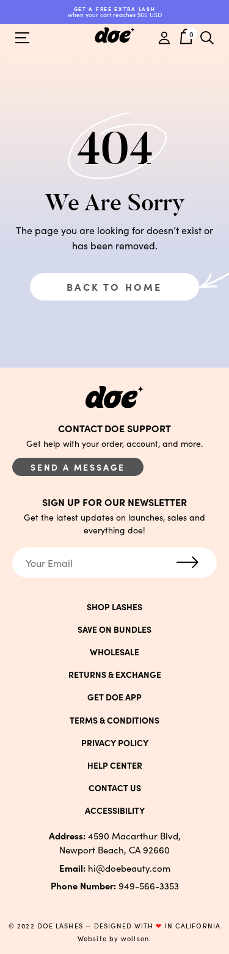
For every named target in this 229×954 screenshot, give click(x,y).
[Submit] (187, 563)
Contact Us (115, 787)
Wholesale (114, 651)
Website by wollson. (114, 938)
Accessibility (115, 810)
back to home (114, 286)
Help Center (114, 765)
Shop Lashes (114, 606)
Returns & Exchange (114, 674)
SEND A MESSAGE (78, 467)
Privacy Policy (114, 742)
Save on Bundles (114, 629)
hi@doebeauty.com (114, 867)
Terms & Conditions (114, 720)
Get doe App (114, 696)
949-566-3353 (115, 885)
